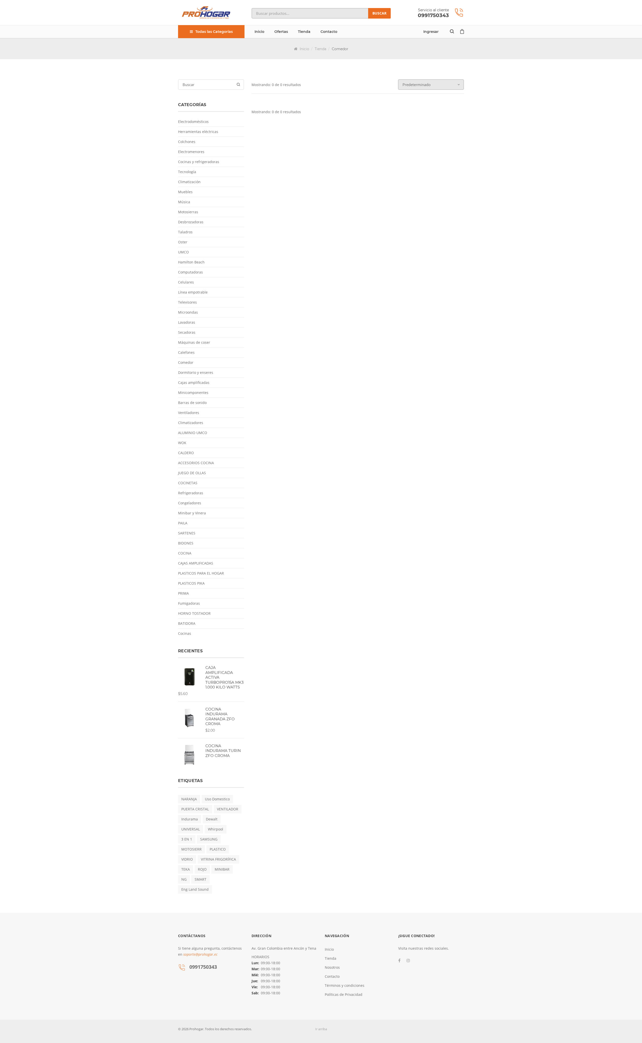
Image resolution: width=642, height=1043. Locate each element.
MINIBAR (222, 869)
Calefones (186, 352)
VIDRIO (187, 859)
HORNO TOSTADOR (194, 613)
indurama (189, 819)
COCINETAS (187, 482)
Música (184, 201)
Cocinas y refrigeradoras (198, 161)
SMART (200, 879)
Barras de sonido (192, 402)
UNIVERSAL (190, 829)
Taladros (185, 232)
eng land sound (195, 889)
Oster (182, 242)
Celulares (186, 282)
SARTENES (186, 533)
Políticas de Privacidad (343, 994)
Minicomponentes (193, 392)
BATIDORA (186, 623)
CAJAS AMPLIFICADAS (195, 563)
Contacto (328, 31)
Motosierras (188, 212)
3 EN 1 (186, 839)
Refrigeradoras (190, 493)
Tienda (304, 31)
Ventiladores (188, 412)
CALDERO (186, 452)
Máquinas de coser (194, 342)
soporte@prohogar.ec (200, 954)
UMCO (183, 252)
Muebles (185, 191)
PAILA (182, 523)
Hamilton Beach (191, 262)
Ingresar (431, 31)
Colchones (186, 141)
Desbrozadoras (190, 222)
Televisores (187, 302)
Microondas (188, 312)
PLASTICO (218, 849)
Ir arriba (321, 1029)
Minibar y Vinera (192, 513)
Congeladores (189, 503)
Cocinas (184, 633)
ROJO (202, 869)
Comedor (185, 362)
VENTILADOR (227, 809)
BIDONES (185, 543)
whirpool (215, 829)
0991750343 (433, 15)
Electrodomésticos (193, 121)
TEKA (185, 869)
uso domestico (217, 799)
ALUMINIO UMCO (192, 432)
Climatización (189, 181)
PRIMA (183, 593)
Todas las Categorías (214, 31)
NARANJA (189, 799)
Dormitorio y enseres (195, 372)
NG (184, 879)
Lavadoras (186, 322)
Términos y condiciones (344, 985)
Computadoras (190, 272)
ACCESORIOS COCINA (196, 462)
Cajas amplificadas (193, 382)
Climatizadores (190, 422)
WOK (182, 442)
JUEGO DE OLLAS (192, 472)
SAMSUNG (208, 839)
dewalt (211, 819)
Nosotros (332, 967)
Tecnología (187, 171)
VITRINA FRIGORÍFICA (218, 859)
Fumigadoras (189, 603)
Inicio (259, 31)
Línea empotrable (193, 292)
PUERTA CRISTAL (195, 809)
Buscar (379, 13)
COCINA (184, 553)
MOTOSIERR (191, 849)
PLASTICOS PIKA (191, 583)
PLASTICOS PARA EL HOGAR (201, 573)
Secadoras (186, 332)
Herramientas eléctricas (198, 131)
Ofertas (281, 31)
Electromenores (191, 151)
